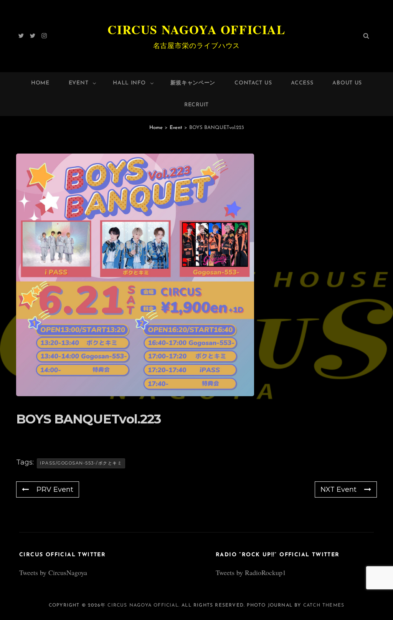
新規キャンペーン (193, 83)
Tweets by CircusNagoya (53, 572)
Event (79, 83)
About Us (347, 83)
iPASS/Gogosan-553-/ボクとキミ (81, 463)
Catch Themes (323, 605)
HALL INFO (129, 83)
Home (40, 83)
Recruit (196, 105)
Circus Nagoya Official (196, 29)
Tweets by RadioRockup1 (251, 572)
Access (302, 83)
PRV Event (54, 489)
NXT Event (338, 489)
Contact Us (253, 83)
